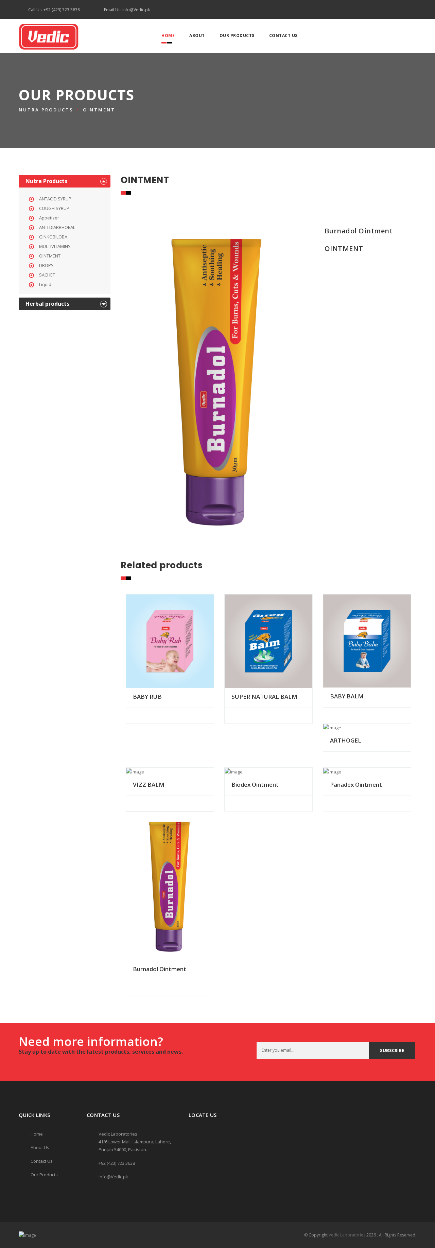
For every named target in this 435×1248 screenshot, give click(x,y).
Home (168, 35)
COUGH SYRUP (54, 208)
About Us (40, 1147)
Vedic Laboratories (347, 1235)
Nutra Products (46, 110)
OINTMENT (99, 110)
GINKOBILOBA (53, 237)
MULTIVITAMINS (55, 246)
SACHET (47, 275)
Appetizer (49, 218)
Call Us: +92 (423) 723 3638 (54, 10)
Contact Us (283, 35)
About (197, 35)
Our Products (237, 35)
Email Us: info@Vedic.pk (127, 10)
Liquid (45, 284)
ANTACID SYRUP (55, 199)
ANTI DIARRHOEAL (57, 227)
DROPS (46, 265)
